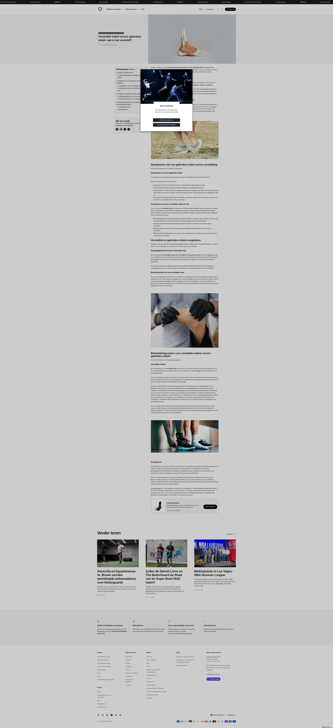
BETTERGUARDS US (166, 120)
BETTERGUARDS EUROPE (166, 125)
